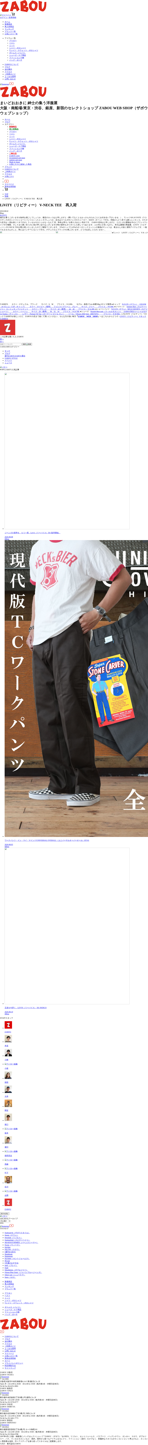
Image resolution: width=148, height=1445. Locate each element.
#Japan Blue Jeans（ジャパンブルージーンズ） (23, 1272)
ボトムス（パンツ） (17, 53)
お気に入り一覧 (11, 34)
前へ (2, 339)
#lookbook (8, 1254)
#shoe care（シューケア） (15, 1275)
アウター (13, 41)
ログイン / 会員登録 (8, 17)
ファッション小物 (16, 58)
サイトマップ (10, 1368)
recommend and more (17, 158)
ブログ (7, 67)
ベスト (12, 43)
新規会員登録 (10, 186)
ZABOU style (14, 156)
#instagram (9, 1256)
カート (7, 1361)
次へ (2, 342)
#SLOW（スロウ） (12, 1249)
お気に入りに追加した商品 (20, 164)
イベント (8, 360)
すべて (7, 351)
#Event (7, 1261)
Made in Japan (14, 162)
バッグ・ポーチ (15, 60)
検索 (24, 344)
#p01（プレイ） (11, 1265)
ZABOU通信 (20, 356)
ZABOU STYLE (11, 358)
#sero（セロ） (10, 1277)
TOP (6, 194)
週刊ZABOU (10, 356)
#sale (6, 1268)
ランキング (9, 29)
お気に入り (9, 176)
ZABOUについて (12, 64)
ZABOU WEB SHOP (88, 316)
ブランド (8, 167)
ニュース (8, 363)
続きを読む (4, 1213)
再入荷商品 (9, 27)
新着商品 (8, 24)
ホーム (7, 22)
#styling (7, 1247)
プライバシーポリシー (14, 1363)
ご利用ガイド (10, 74)
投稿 (6, 196)
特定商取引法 (10, 1366)
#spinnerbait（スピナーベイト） (17, 1240)
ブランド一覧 (10, 31)
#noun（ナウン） (11, 1235)
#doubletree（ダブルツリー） (16, 1270)
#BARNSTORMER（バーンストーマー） (21, 1242)
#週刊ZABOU (10, 1252)
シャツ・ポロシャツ (17, 48)
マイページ (9, 184)
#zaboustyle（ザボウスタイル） (17, 1233)
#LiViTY (3, 215)
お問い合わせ (10, 79)
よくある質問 (10, 77)
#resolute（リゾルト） (13, 1238)
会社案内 (8, 69)
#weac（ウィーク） (12, 1245)
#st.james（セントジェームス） (17, 1258)
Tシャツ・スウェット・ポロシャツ (23, 50)
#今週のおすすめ (11, 1263)
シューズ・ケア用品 (17, 55)
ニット (12, 45)
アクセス (8, 72)
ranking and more (15, 160)
